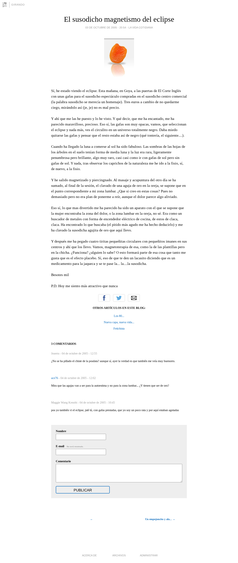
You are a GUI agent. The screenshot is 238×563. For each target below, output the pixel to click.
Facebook (104, 298)
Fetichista (119, 328)
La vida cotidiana (140, 27)
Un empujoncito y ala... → (160, 519)
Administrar (149, 555)
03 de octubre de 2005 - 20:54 (105, 27)
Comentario (63, 461)
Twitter (119, 298)
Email (134, 298)
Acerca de (89, 555)
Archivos (119, 555)
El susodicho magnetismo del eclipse (119, 19)
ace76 (55, 378)
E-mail (69, 446)
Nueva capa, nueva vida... (119, 322)
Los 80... (119, 315)
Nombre (61, 431)
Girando (18, 4)
